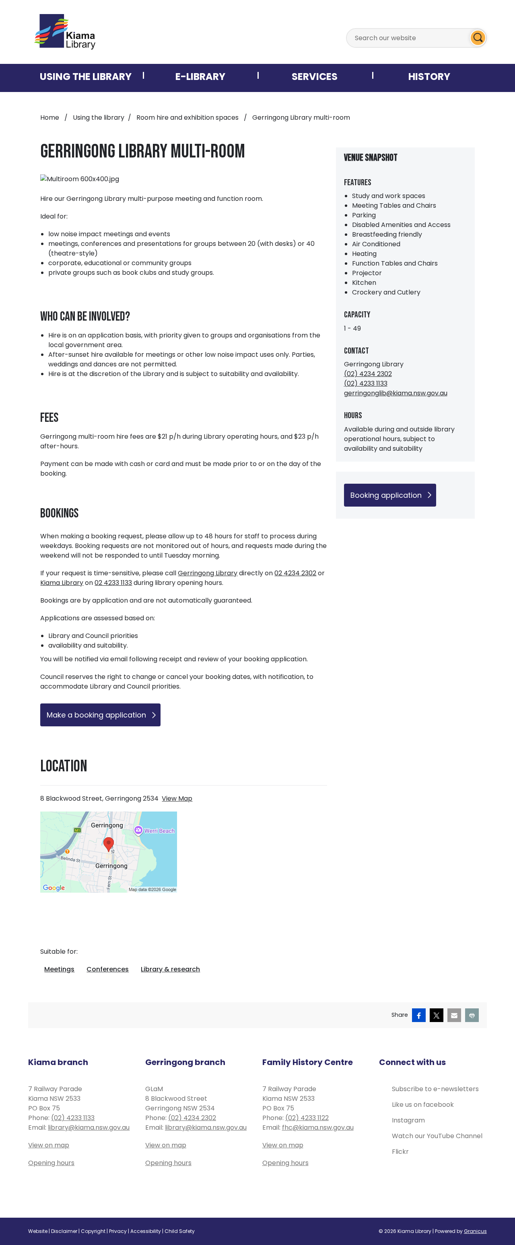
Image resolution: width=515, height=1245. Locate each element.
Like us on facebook (423, 1104)
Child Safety (180, 1231)
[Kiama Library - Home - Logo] (64, 32)
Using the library (98, 117)
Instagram (408, 1120)
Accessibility (145, 1231)
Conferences (108, 969)
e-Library (200, 76)
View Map (177, 798)
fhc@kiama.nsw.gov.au (318, 1127)
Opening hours (51, 1162)
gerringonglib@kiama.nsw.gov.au (395, 393)
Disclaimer (64, 1231)
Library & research (170, 969)
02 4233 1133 (113, 582)
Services (315, 76)
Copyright (93, 1231)
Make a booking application (96, 715)
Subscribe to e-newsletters (435, 1089)
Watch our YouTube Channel (437, 1136)
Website (37, 1231)
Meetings (59, 969)
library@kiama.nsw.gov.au (89, 1127)
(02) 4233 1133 (365, 383)
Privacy (118, 1231)
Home (49, 117)
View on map (48, 1145)
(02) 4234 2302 (368, 373)
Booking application (386, 495)
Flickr (400, 1151)
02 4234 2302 (295, 573)
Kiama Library (61, 582)
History (429, 76)
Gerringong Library (207, 573)
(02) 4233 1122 (307, 1117)
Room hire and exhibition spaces (188, 117)
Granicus (475, 1231)
